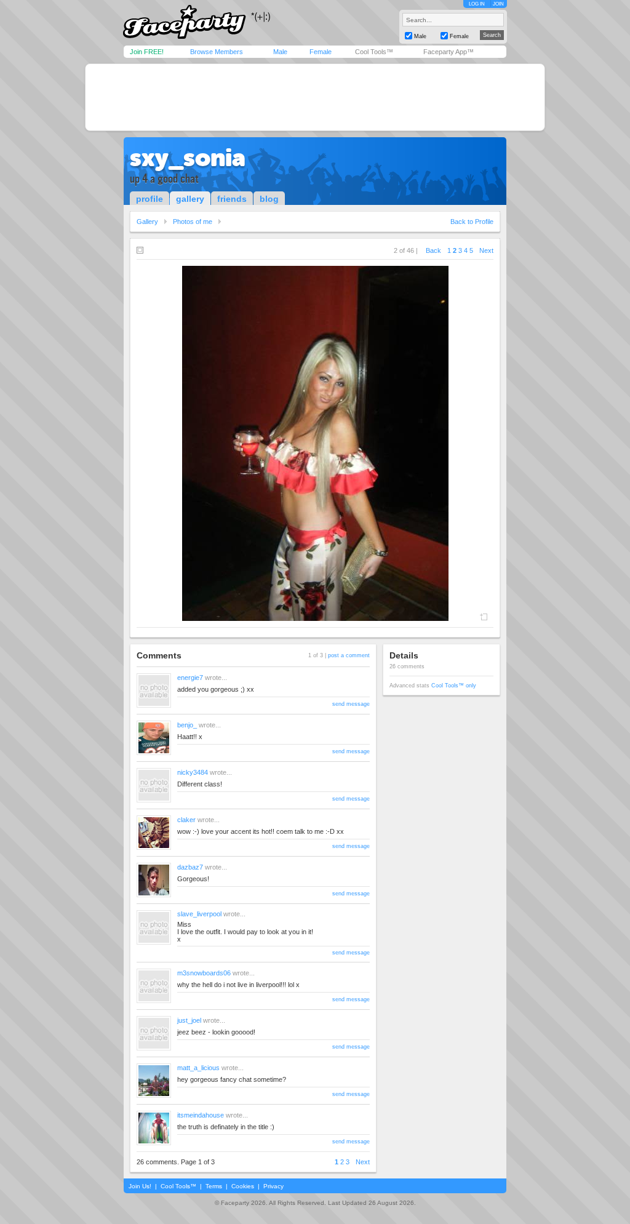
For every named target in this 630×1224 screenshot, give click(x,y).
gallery (190, 199)
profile (149, 199)
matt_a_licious (198, 1067)
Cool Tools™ (374, 51)
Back (433, 250)
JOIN (498, 4)
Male (280, 51)
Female (320, 51)
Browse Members (216, 51)
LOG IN (477, 4)
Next (486, 250)
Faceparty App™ (448, 51)
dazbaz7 (190, 867)
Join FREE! (147, 51)
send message (351, 704)
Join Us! (140, 1186)
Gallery (147, 221)
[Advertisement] (315, 97)
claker (186, 819)
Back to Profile (471, 221)
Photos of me (192, 221)
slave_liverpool (199, 914)
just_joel (189, 1020)
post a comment (349, 655)
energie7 (190, 677)
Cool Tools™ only (453, 685)
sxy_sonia (187, 157)
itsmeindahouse (200, 1115)
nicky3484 (192, 772)
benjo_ (187, 725)
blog (269, 199)
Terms (213, 1186)
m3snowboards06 (204, 973)
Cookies (242, 1186)
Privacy (273, 1186)
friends (232, 199)
